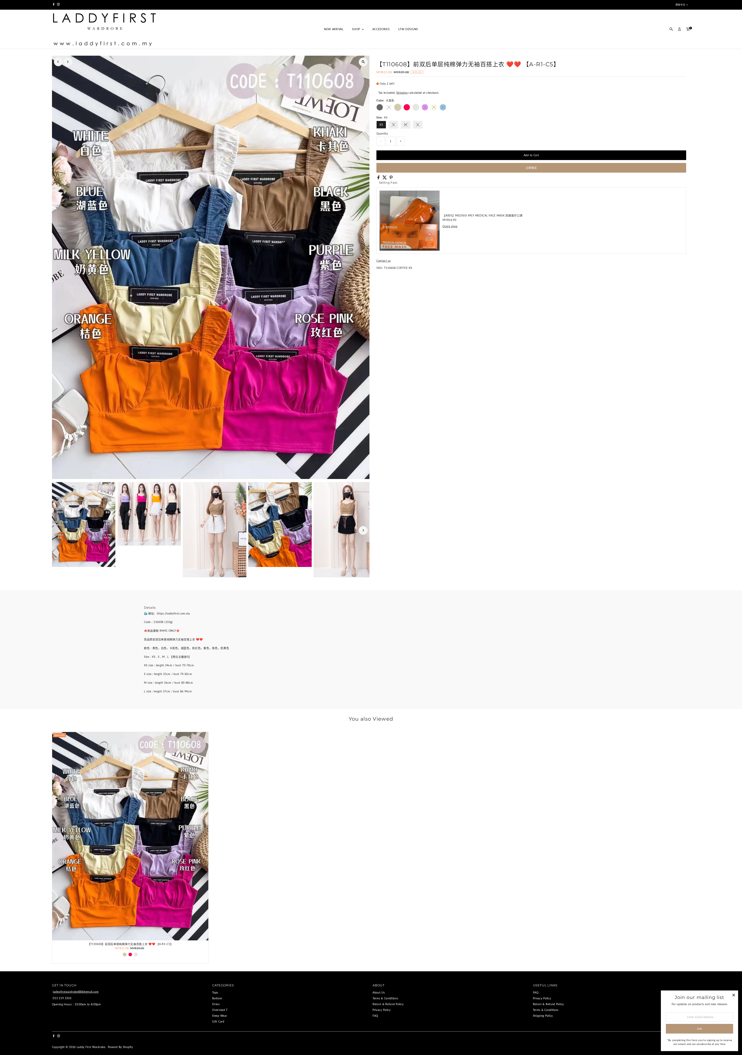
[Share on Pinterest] (391, 178)
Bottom (217, 998)
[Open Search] (671, 29)
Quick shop (449, 226)
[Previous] (58, 61)
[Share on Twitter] (385, 178)
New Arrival (334, 29)
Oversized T (220, 1010)
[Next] (67, 61)
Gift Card (218, 1021)
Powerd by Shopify (120, 1047)
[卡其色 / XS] (125, 954)
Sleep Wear (219, 1015)
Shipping (402, 92)
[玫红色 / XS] (130, 954)
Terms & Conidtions (385, 998)
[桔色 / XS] (136, 954)
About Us (379, 992)
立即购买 (531, 167)
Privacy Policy (382, 1010)
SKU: (379, 267)
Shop (356, 29)
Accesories (381, 29)
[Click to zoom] (363, 62)
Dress (216, 1004)
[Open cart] (688, 29)
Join (699, 1028)
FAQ (375, 1015)
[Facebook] (53, 4)
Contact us (383, 260)
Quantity (382, 133)
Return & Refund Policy (388, 1004)
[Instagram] (58, 4)
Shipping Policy (543, 1015)
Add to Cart (531, 155)
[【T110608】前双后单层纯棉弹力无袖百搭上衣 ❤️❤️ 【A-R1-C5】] (130, 836)
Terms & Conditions (546, 1010)
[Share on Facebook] (378, 178)
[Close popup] (733, 995)
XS (381, 124)
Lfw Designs (408, 29)
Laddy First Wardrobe (91, 1047)
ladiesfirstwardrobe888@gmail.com (76, 991)
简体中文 (680, 4)
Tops (215, 992)
